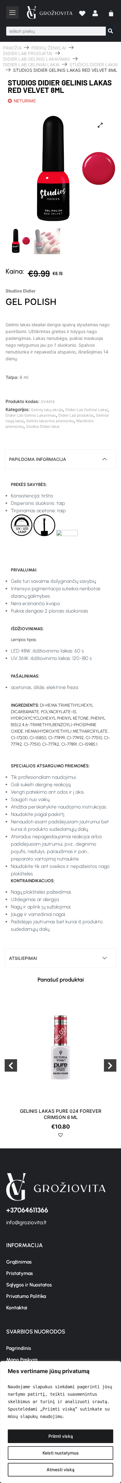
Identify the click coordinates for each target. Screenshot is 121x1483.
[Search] (110, 31)
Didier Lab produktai (27, 53)
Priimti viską (60, 1436)
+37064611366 (27, 1210)
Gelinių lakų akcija (47, 409)
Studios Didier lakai (93, 64)
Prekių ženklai (48, 47)
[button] (62, 1137)
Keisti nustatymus (61, 1452)
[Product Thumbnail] (100, 125)
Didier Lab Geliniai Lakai (31, 64)
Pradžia (12, 47)
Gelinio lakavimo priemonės (50, 420)
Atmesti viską (60, 1469)
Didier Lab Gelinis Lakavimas (36, 59)
